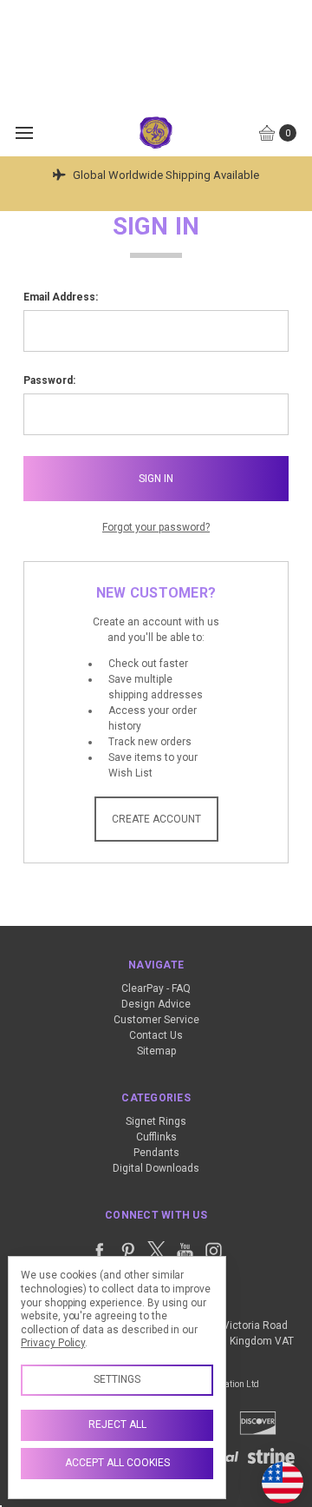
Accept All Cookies (117, 1463)
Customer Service (156, 1020)
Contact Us (156, 1035)
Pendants (156, 1153)
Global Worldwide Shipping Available (164, 175)
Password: (49, 380)
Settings (117, 1379)
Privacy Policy (53, 1343)
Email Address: (60, 297)
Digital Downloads (156, 1168)
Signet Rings (156, 1121)
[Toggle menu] (24, 132)
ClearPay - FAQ (156, 988)
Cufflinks (156, 1137)
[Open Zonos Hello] (273, 1474)
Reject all (117, 1424)
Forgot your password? (156, 527)
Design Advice (156, 1004)
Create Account (156, 819)
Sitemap (156, 1051)
